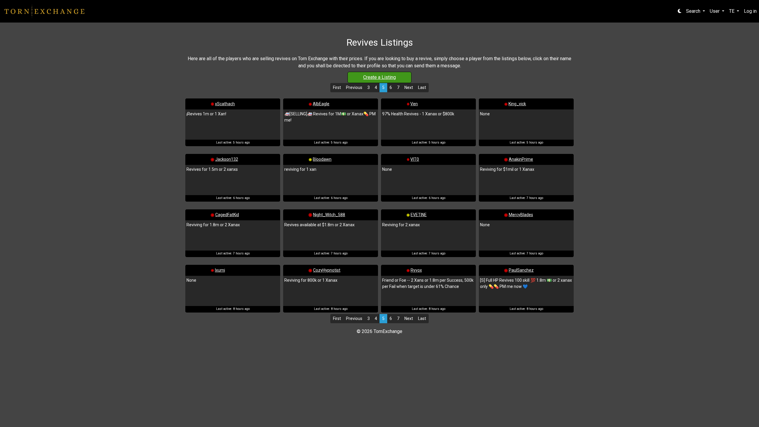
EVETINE (419, 214)
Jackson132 (226, 159)
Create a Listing (379, 77)
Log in (750, 11)
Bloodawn (322, 159)
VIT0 (414, 159)
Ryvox (416, 270)
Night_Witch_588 (329, 214)
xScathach (225, 103)
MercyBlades (521, 214)
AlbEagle (321, 103)
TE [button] (732, 11)
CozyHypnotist (326, 270)
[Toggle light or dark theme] (679, 11)
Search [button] (693, 11)
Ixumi (220, 270)
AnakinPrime (521, 159)
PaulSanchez (521, 270)
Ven (414, 103)
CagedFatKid (227, 214)
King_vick (517, 103)
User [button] (715, 11)
